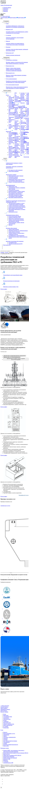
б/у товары (5, 726)
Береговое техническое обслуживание (14, 241)
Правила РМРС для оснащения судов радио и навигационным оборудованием (13, 751)
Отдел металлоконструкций (17, 86)
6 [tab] (18, 578)
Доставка (5, 739)
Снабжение (26, 118)
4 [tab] (14, 578)
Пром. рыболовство (7, 725)
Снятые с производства (8, 724)
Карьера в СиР (17, 31)
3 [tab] (12, 578)
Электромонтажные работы (12, 215)
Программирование (10, 185)
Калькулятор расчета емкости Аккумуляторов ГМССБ (15, 752)
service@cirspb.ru (4, 17)
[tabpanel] (14, 384)
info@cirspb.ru (21, 17)
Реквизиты (5, 8)
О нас (15, 25)
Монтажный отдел (16, 74)
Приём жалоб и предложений (10, 757)
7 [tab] (20, 578)
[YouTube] (4, 781)
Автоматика (14, 132)
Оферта (5, 736)
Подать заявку (4, 289)
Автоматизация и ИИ (8, 762)
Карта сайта (6, 745)
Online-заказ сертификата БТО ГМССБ (12, 755)
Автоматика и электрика (17, 61)
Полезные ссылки (5, 748)
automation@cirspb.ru (5, 709)
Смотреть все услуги (5, 505)
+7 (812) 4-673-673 (5, 16)
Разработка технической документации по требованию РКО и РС (15, 201)
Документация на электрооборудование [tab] (12, 357)
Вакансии (5, 11)
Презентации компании (8, 756)
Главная (2, 252)
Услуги (5, 158)
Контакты (5, 10)
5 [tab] (16, 578)
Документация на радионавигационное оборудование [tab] (14, 355)
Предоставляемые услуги (9, 733)
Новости (15, 43)
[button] (14, 711)
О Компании (6, 734)
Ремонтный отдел (13, 68)
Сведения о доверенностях (9, 737)
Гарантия (5, 738)
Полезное (17, 48)
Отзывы (5, 743)
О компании (6, 21)
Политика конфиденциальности (10, 744)
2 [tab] (10, 578)
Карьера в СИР (6, 759)
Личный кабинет (7, 7)
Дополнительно (21, 106)
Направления (6, 57)
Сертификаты (6, 742)
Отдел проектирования (16, 80)
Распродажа (6, 727)
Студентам (14, 37)
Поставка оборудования (11, 228)
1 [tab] (8, 578)
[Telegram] (4, 783)
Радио (7, 95)
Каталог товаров (7, 90)
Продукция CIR (7, 245)
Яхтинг (25, 107)
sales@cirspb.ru (13, 17)
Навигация (8, 131)
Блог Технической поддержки (10, 740)
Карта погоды (6, 754)
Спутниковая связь (7, 716)
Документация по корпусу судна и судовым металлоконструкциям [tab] (16, 359)
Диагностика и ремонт (11, 174)
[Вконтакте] (4, 779)
